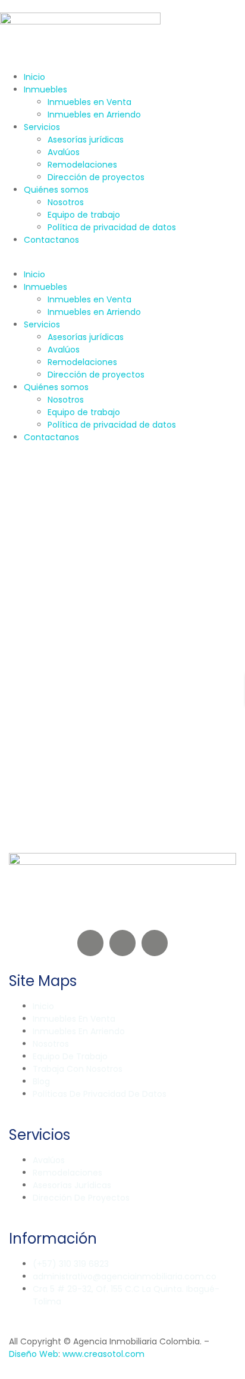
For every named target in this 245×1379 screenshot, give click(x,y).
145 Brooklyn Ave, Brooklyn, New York (86, 706)
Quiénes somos (56, 190)
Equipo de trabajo (84, 215)
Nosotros (66, 202)
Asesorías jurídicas (86, 140)
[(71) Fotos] (15, 624)
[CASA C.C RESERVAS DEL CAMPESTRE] (122, 557)
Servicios (42, 127)
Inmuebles (45, 89)
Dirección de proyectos (96, 177)
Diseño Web (33, 1354)
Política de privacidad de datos (112, 227)
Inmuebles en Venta (89, 102)
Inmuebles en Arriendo (94, 114)
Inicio (34, 77)
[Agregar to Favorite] (24, 624)
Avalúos (64, 152)
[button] (122, 262)
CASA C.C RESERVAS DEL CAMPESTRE (117, 669)
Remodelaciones (82, 165)
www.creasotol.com (103, 1354)
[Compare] (31, 624)
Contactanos (51, 240)
